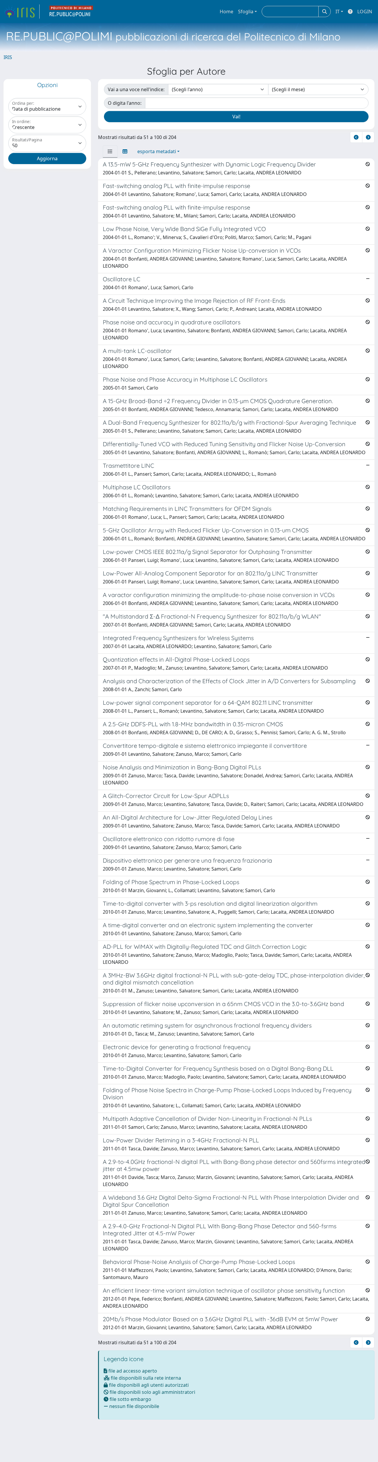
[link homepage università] (71, 11)
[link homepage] (22, 11)
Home (226, 11)
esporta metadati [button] (156, 151)
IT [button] (337, 11)
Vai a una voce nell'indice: (136, 89)
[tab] (110, 151)
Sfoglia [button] (245, 11)
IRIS (8, 57)
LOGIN (364, 11)
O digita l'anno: (124, 103)
